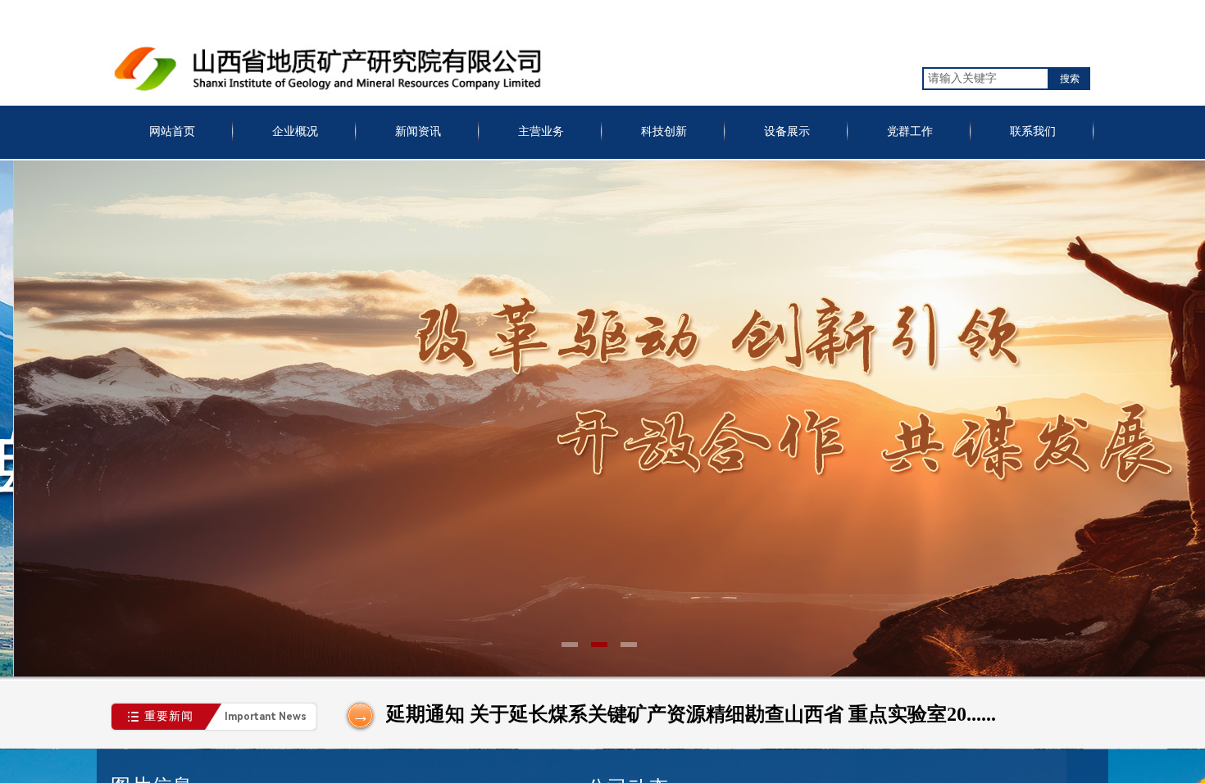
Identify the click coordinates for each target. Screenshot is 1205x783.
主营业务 (541, 131)
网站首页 (172, 131)
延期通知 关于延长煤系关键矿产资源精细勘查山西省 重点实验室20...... (691, 714)
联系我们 (1033, 131)
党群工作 (910, 131)
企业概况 (295, 131)
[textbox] (985, 78)
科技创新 (664, 131)
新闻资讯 (418, 131)
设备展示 (787, 131)
